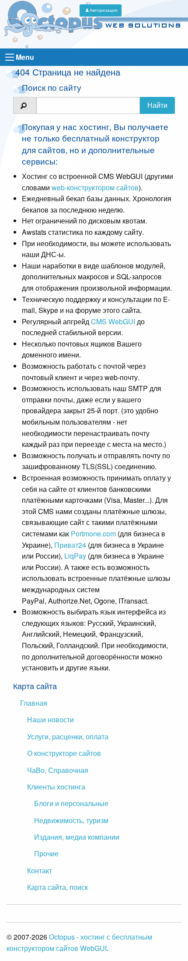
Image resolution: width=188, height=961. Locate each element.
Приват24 (70, 545)
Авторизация (103, 10)
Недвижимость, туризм (71, 820)
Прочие (46, 853)
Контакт (39, 870)
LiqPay (75, 556)
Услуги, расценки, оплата (67, 736)
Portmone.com (93, 534)
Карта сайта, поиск (57, 887)
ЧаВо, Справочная (57, 770)
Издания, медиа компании (76, 837)
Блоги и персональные (71, 803)
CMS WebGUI (113, 321)
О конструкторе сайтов (64, 753)
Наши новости (50, 719)
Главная (33, 703)
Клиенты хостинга (56, 787)
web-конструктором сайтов (95, 187)
